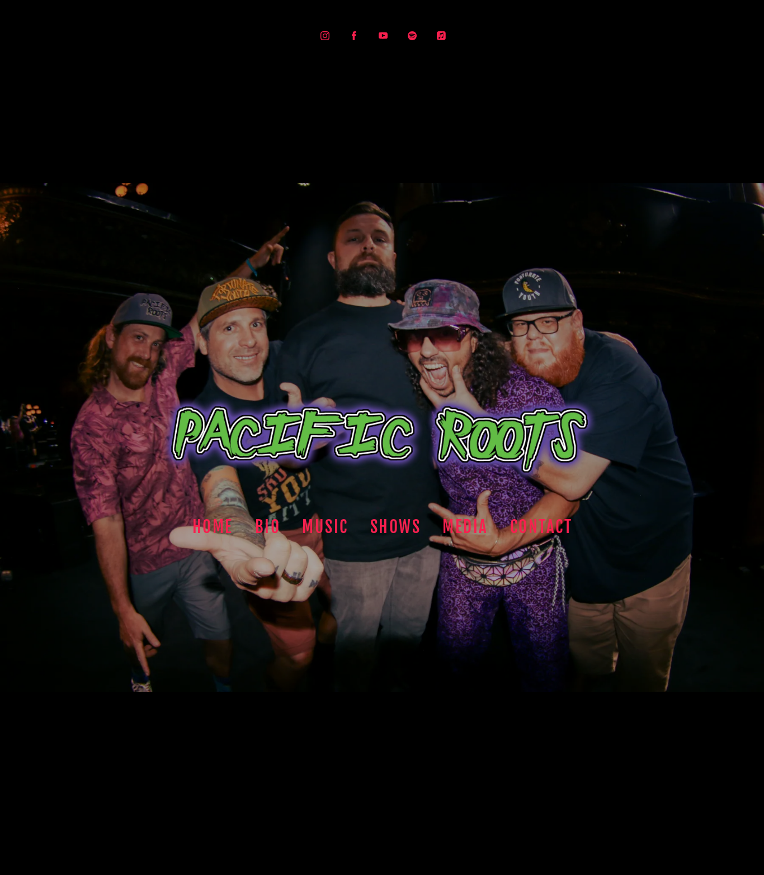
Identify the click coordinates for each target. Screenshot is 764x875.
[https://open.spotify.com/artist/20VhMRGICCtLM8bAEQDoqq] (412, 35)
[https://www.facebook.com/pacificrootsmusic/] (354, 35)
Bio (267, 527)
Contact (541, 527)
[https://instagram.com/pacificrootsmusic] (324, 35)
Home (212, 527)
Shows (395, 527)
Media (465, 527)
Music (325, 527)
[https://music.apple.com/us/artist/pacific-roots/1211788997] (441, 35)
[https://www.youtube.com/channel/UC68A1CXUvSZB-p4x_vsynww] (383, 35)
